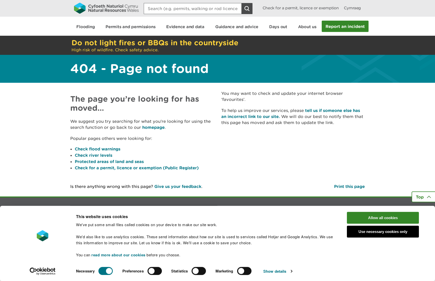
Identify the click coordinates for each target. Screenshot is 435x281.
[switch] (155, 271)
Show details (274, 271)
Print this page (349, 186)
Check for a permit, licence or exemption (301, 8)
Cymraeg (352, 8)
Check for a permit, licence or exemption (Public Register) (137, 167)
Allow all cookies (383, 218)
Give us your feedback (177, 186)
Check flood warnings (97, 148)
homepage (153, 127)
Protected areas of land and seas (109, 161)
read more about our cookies (118, 255)
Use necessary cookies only (382, 231)
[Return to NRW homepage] (106, 8)
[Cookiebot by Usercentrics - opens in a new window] (42, 271)
